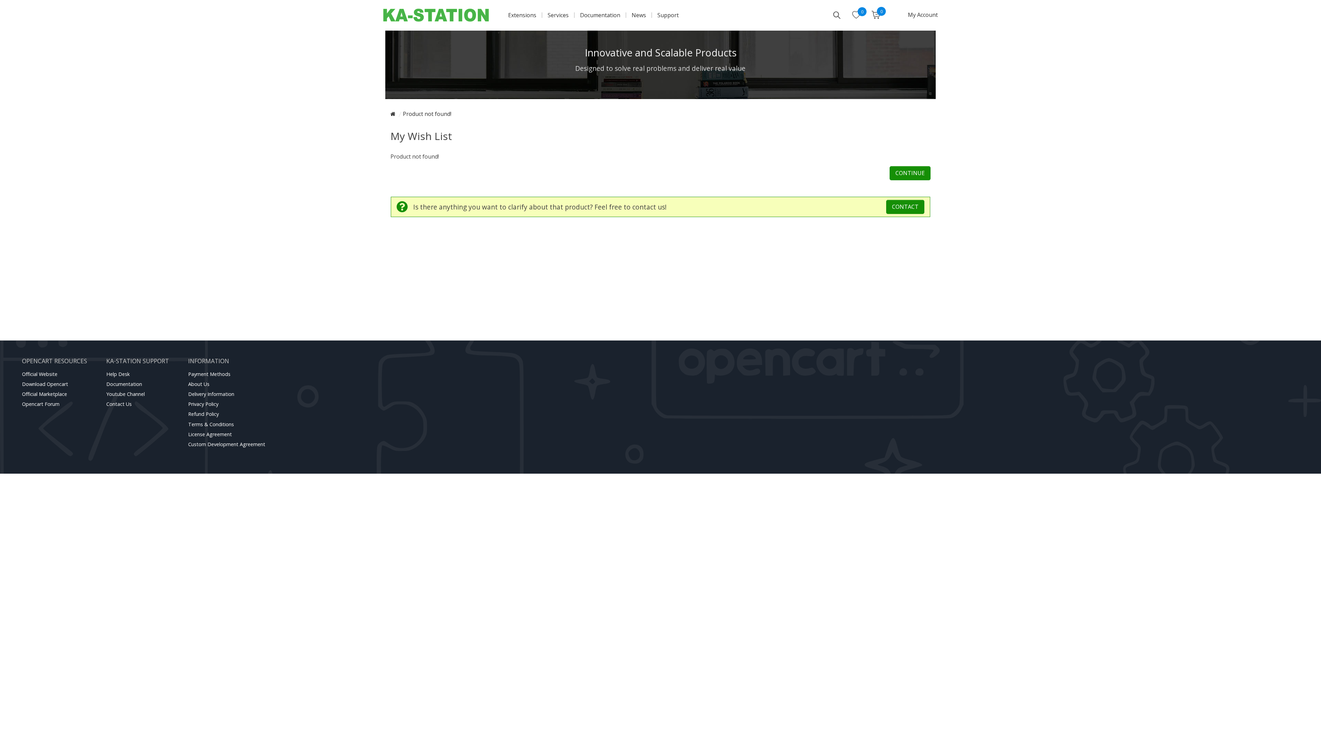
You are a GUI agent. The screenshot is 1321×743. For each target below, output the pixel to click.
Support (668, 15)
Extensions (522, 15)
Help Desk (118, 374)
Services (558, 15)
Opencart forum (41, 404)
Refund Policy (203, 414)
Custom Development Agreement (226, 444)
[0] (856, 15)
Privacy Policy (203, 404)
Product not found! (427, 114)
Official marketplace (44, 394)
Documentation (600, 15)
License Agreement (210, 434)
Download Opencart (45, 384)
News (639, 15)
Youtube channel (125, 394)
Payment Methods (209, 374)
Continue (910, 173)
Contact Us (119, 404)
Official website (39, 374)
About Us (199, 384)
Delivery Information (211, 394)
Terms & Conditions (211, 424)
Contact (905, 207)
